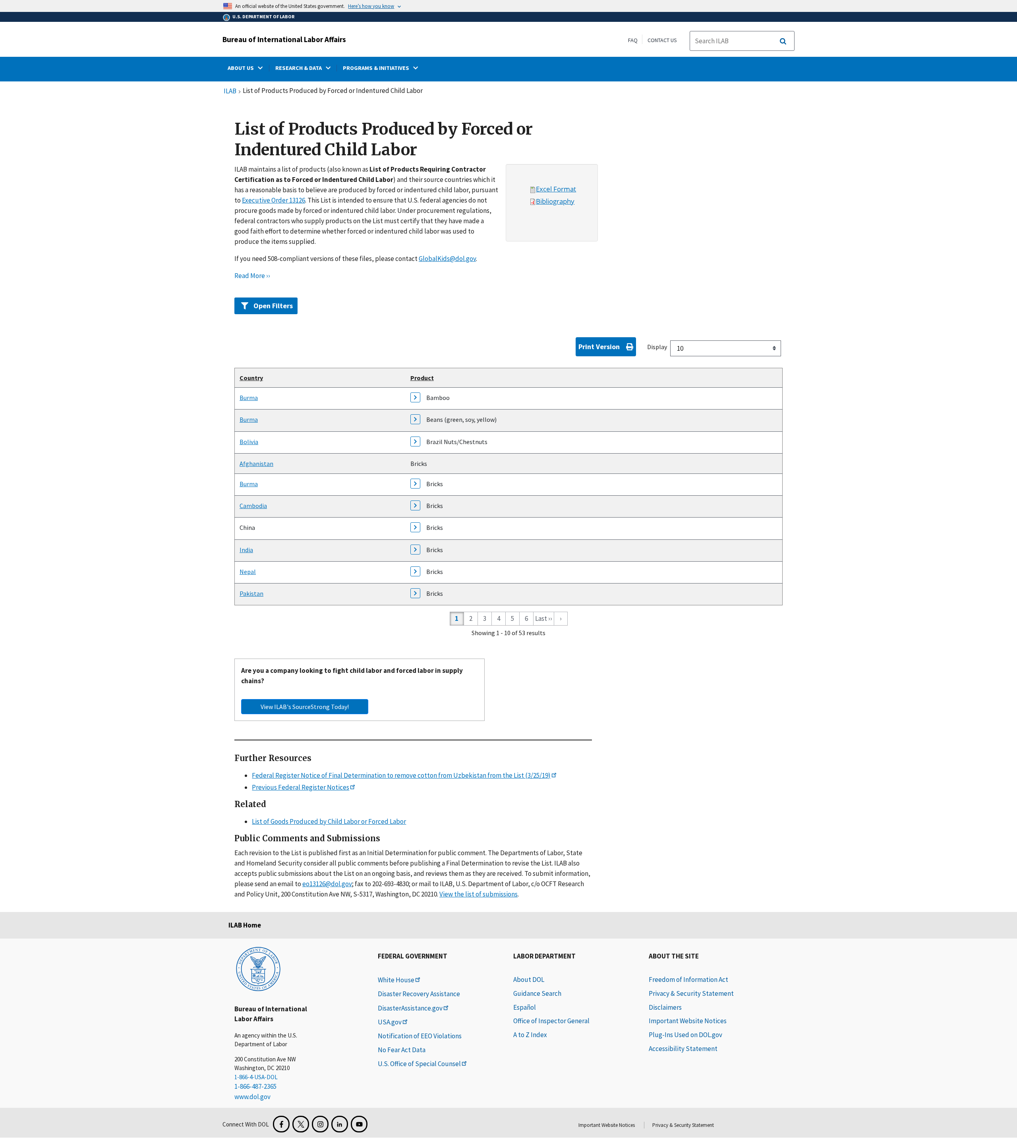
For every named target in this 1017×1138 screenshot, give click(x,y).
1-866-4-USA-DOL (256, 1077)
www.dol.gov (252, 1096)
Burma (249, 398)
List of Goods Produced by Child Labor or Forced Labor (329, 821)
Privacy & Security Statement (691, 993)
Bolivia (249, 442)
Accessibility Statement (683, 1048)
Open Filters (273, 306)
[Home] (258, 968)
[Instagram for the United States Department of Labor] (320, 1124)
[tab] (508, 304)
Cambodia (253, 506)
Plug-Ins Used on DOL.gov (685, 1034)
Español (524, 1007)
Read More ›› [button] (252, 275)
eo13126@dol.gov (327, 883)
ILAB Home (244, 925)
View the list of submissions (478, 894)
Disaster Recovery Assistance (419, 993)
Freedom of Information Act (688, 979)
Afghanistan (256, 464)
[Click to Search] (783, 41)
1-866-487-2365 (255, 1086)
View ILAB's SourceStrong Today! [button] (305, 707)
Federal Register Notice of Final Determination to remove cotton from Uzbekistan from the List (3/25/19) (401, 775)
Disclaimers (665, 1007)
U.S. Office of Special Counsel (419, 1063)
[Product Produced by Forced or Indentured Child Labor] (418, 399)
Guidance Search (537, 993)
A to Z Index (530, 1034)
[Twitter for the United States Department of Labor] (300, 1124)
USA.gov (390, 1022)
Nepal (248, 572)
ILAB (230, 91)
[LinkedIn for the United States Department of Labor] (339, 1124)
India (246, 550)
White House (396, 980)
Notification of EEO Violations (420, 1036)
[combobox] (725, 348)
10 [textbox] (680, 348)
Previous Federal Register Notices (300, 787)
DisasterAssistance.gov (410, 1008)
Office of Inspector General (551, 1020)
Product (422, 378)
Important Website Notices (688, 1020)
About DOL (528, 979)
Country (251, 378)
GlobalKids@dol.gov (447, 258)
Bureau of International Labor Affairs (284, 39)
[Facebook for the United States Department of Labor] (281, 1124)
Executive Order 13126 (273, 200)
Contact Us (662, 40)
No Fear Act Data (401, 1049)
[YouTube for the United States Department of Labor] (359, 1124)
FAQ (633, 40)
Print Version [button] (599, 346)
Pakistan (251, 593)
